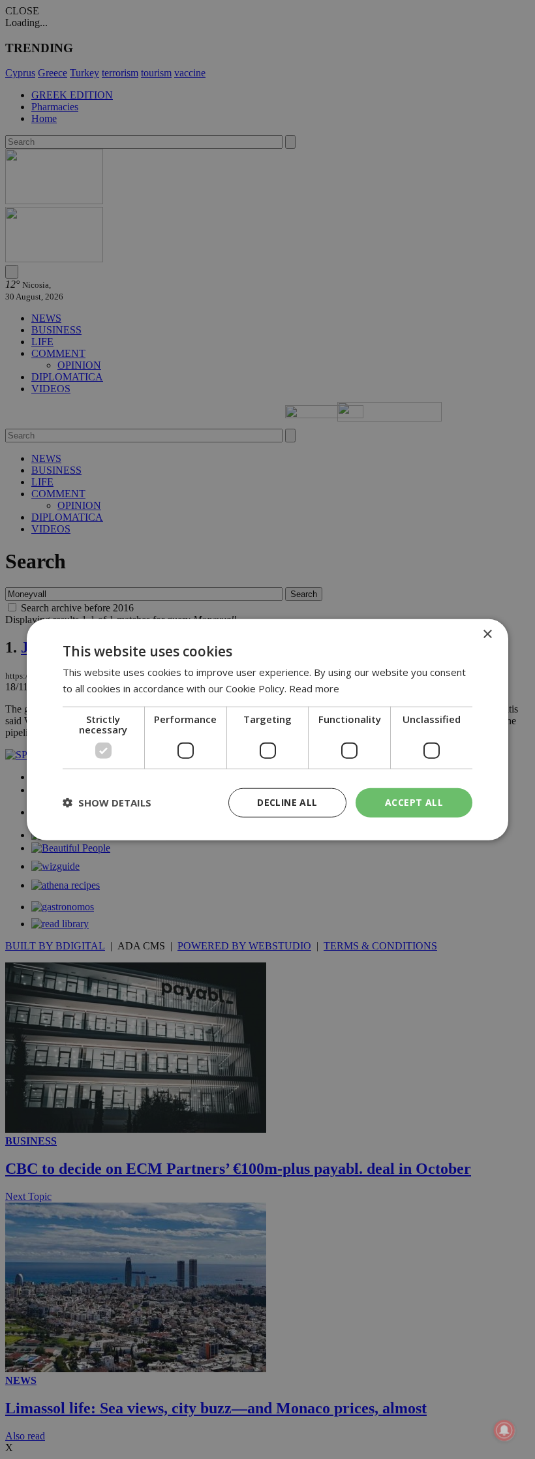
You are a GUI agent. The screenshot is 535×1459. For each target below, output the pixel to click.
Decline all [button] (287, 802)
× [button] (487, 634)
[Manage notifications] (504, 1430)
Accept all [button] (414, 802)
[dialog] (267, 729)
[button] (107, 802)
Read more (314, 688)
